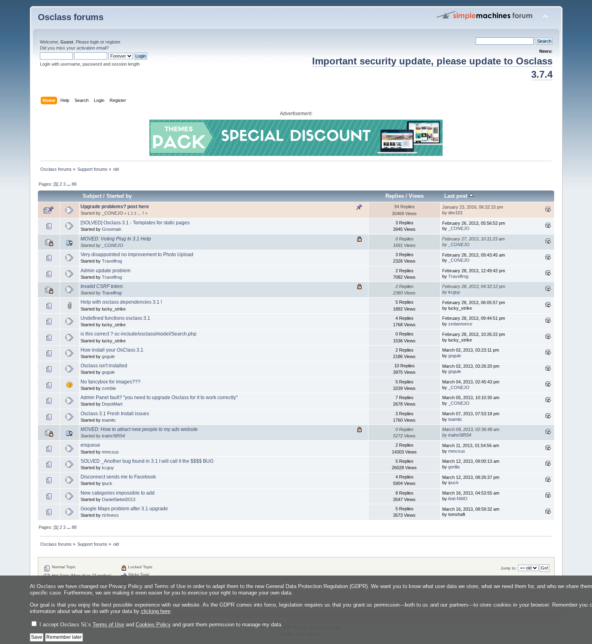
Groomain (111, 229)
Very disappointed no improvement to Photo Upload (137, 254)
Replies (394, 196)
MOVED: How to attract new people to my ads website (139, 429)
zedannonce (460, 323)
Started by (119, 196)
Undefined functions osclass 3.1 (115, 318)
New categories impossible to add (118, 493)
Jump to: (509, 568)
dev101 (455, 212)
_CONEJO (112, 213)
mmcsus (110, 451)
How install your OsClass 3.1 (112, 350)
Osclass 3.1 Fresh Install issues (115, 413)
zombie (109, 388)
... (69, 184)
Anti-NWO (458, 498)
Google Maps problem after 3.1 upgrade (124, 508)
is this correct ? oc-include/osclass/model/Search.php (139, 334)
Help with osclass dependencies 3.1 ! (121, 302)
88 (74, 184)
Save (36, 637)
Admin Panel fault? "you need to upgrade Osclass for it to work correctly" (159, 397)
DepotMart (112, 404)
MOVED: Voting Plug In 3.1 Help (116, 239)
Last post (456, 196)
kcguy (454, 292)
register (113, 41)
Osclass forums (70, 17)
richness (110, 515)
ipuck (107, 483)
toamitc (109, 420)
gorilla (454, 466)
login (94, 41)
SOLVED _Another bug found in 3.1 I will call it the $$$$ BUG (147, 461)
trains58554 (113, 435)
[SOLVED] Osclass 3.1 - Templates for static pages (135, 223)
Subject (92, 196)
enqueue (90, 445)
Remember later (64, 637)
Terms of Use (108, 624)
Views (416, 196)
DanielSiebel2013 (118, 499)
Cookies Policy (153, 624)
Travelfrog (112, 261)
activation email (91, 48)
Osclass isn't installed (104, 366)
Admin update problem (105, 270)
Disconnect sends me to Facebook (118, 477)
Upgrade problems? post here (115, 206)
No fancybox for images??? (111, 382)
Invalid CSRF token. (102, 286)
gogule (108, 356)
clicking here (155, 611)
